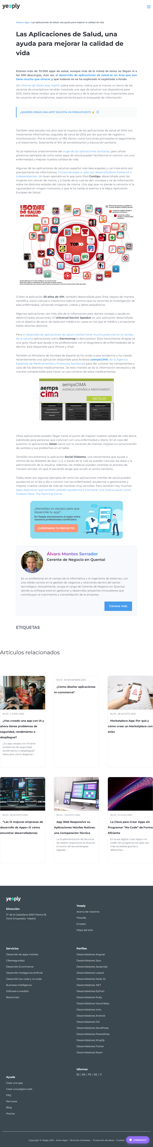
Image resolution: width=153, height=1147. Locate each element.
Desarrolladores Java (88, 960)
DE (95, 1074)
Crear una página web (19, 1089)
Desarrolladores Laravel (90, 972)
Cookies (120, 1140)
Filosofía (81, 917)
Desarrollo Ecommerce (19, 966)
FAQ (8, 1095)
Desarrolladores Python (90, 991)
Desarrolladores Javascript (92, 966)
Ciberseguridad (15, 960)
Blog (9, 1107)
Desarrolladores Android (90, 1015)
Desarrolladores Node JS (90, 979)
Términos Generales (80, 1140)
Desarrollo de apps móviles (22, 954)
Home (19, 22)
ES (77, 1074)
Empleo (81, 924)
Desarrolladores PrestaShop (93, 1034)
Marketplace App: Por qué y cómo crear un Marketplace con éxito (130, 726)
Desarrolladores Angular (90, 954)
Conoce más (118, 606)
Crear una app (14, 1083)
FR (89, 1074)
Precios (10, 1113)
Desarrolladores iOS (88, 1021)
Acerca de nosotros (87, 911)
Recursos (11, 1101)
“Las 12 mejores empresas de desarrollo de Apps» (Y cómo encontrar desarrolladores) (21, 827)
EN (83, 1074)
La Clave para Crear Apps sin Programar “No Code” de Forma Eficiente (130, 827)
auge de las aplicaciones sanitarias (86, 151)
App (27, 22)
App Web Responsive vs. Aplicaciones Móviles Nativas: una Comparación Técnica (74, 827)
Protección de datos (103, 1140)
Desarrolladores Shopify (90, 1040)
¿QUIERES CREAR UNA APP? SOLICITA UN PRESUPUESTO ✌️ (57, 112)
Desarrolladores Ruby (89, 997)
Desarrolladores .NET (88, 985)
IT (101, 1074)
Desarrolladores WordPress (92, 1028)
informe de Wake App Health (40, 85)
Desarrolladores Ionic (88, 1009)
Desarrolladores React (89, 1052)
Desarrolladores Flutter (90, 1046)
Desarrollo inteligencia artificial (24, 972)
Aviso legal (61, 1140)
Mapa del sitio (84, 930)
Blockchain (12, 997)
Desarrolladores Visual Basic (93, 1003)
